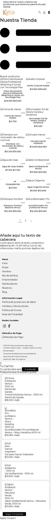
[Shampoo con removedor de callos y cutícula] (12, 137)
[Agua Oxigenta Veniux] (38, 181)
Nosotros (7, 288)
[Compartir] (5, 521)
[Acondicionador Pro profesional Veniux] (38, 200)
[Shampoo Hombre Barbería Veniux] (12, 200)
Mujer (5, 267)
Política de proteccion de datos (19, 302)
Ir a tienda (30, 369)
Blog (4, 292)
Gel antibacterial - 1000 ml (19, 473)
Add (16, 457)
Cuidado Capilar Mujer (12, 348)
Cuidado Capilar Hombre (32, 348)
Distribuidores (9, 284)
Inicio (5, 263)
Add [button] (16, 400)
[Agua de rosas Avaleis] (12, 161)
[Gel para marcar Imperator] (38, 136)
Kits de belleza (10, 275)
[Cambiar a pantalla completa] (3, 521)
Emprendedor (10, 279)
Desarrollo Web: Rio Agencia (14, 359)
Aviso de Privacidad (12, 314)
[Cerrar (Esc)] (7, 521)
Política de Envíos (11, 310)
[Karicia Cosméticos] (8, 12)
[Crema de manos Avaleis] (12, 110)
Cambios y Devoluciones (15, 306)
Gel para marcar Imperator (19, 454)
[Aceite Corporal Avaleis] (38, 80)
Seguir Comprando (14, 514)
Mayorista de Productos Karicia (15, 356)
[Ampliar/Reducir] (1, 521)
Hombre (6, 271)
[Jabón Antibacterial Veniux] (38, 161)
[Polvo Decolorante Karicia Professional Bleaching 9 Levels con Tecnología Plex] (12, 83)
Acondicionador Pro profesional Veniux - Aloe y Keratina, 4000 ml (23, 431)
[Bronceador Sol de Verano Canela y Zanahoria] (38, 112)
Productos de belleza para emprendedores (19, 354)
